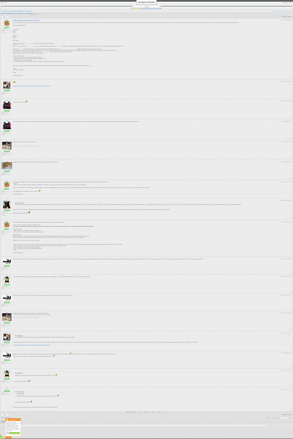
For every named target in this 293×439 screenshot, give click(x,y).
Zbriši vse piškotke (278, 425)
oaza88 (6, 100)
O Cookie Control (6, 419)
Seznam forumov (5, 11)
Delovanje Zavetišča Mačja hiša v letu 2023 (152, 8)
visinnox (6, 370)
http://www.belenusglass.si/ (18, 75)
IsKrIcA (6, 388)
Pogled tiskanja (286, 11)
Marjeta (6, 181)
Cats (7, 161)
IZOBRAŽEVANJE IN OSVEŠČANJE (17, 11)
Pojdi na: (267, 417)
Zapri (19, 419)
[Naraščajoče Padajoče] (162, 412)
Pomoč (2, 2)
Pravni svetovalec (28, 11)
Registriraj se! (285, 2)
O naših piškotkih (16, 435)
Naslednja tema (279, 11)
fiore (7, 258)
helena (6, 80)
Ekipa (274, 425)
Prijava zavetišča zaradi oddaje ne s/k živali (15, 13)
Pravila (5, 2)
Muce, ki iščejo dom (136, 8)
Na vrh (290, 11)
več (8, 437)
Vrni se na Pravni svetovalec (7, 417)
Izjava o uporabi (269, 425)
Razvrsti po (146, 412)
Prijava (290, 2)
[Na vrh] (290, 77)
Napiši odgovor (3, 16)
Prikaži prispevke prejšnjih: (131, 412)
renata (7, 312)
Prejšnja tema (273, 11)
